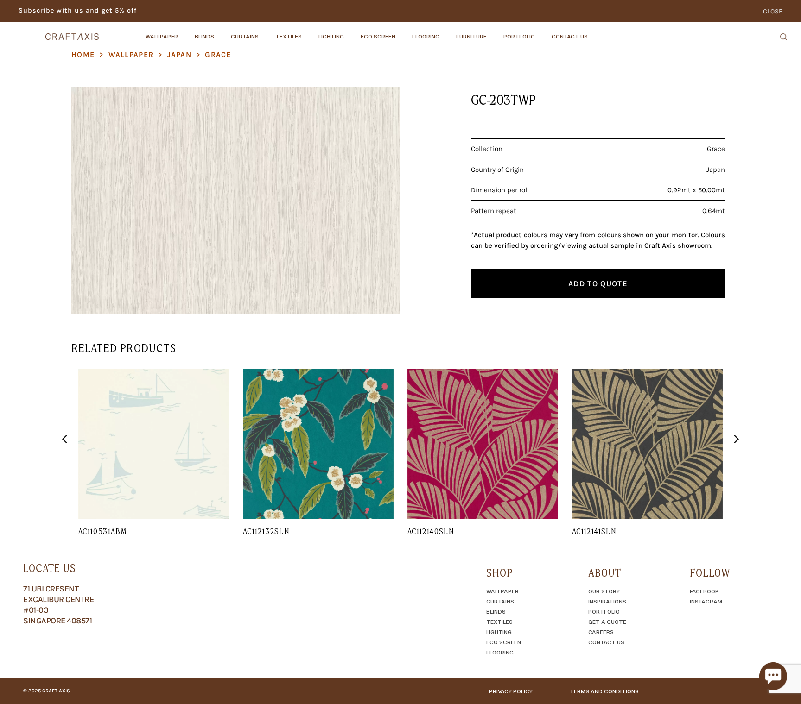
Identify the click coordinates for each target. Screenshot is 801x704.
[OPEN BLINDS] (222, 32)
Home (83, 54)
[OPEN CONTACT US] (595, 32)
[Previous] (65, 457)
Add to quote (598, 283)
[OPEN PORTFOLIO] (542, 32)
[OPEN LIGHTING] (351, 32)
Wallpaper (131, 54)
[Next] (736, 457)
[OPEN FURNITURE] (494, 32)
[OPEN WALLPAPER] (185, 32)
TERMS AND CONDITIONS (604, 691)
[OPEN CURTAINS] (266, 32)
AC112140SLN (430, 531)
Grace (218, 54)
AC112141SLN (594, 531)
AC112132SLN (266, 531)
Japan (179, 54)
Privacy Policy (511, 691)
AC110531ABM (102, 531)
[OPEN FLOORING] (447, 32)
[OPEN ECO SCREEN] (403, 32)
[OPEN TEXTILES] (309, 32)
